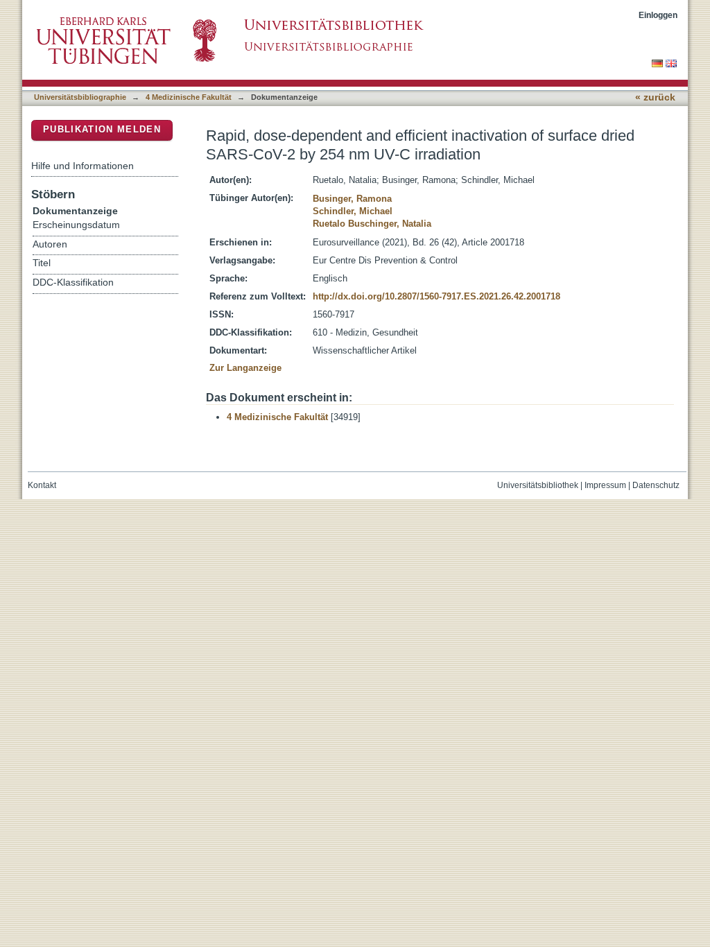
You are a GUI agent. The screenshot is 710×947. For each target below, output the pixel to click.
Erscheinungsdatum (76, 225)
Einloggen (658, 14)
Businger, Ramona (352, 198)
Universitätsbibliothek (537, 485)
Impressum (605, 485)
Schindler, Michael (352, 211)
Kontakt (42, 485)
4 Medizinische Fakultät (189, 97)
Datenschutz (655, 485)
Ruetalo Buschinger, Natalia (372, 223)
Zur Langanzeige (245, 368)
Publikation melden (102, 129)
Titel (42, 263)
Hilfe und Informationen (82, 165)
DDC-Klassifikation (73, 282)
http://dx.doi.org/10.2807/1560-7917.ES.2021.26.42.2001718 (436, 296)
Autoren (50, 244)
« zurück (655, 97)
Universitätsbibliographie (80, 97)
